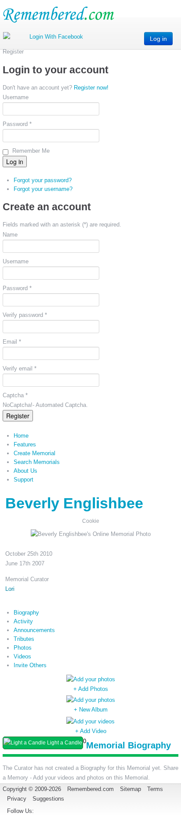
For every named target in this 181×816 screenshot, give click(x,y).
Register (17, 415)
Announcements (34, 630)
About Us (25, 470)
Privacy (16, 798)
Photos (23, 647)
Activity (23, 621)
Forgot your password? (43, 180)
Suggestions (48, 798)
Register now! (91, 87)
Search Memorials (37, 462)
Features (25, 444)
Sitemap (130, 789)
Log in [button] (158, 38)
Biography (26, 612)
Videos (22, 656)
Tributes (24, 639)
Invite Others (30, 665)
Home (21, 435)
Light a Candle (64, 743)
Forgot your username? (43, 189)
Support (23, 479)
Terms (155, 789)
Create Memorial (34, 453)
